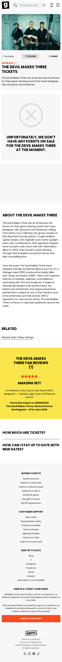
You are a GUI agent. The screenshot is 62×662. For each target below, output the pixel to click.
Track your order (31, 537)
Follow (31, 56)
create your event (31, 618)
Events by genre (31, 494)
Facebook (31, 568)
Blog (31, 555)
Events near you (31, 478)
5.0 (15, 63)
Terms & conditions (31, 639)
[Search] (43, 5)
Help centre (31, 517)
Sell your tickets (31, 529)
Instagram (31, 564)
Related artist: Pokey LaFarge (17, 337)
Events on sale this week (31, 486)
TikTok (31, 572)
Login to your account (31, 541)
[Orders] (51, 5)
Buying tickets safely (31, 521)
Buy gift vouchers (31, 499)
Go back (9, 56)
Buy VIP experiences (31, 503)
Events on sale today (31, 482)
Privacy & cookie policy (31, 642)
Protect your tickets (31, 525)
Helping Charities (31, 533)
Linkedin (31, 576)
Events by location (31, 490)
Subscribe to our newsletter (31, 580)
